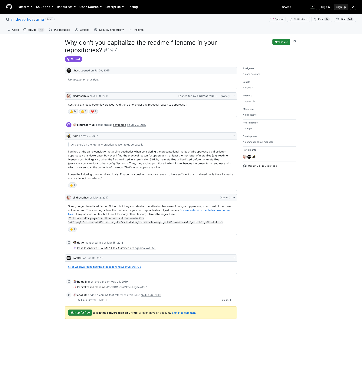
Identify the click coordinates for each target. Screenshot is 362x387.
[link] (84, 125)
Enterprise (113, 7)
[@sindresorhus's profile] (69, 96)
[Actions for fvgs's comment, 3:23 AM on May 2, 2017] (233, 136)
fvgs (75, 135)
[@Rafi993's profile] (69, 258)
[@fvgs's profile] (69, 136)
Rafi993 (77, 258)
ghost (76, 70)
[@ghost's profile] (69, 70)
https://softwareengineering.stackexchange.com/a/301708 (104, 266)
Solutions (43, 7)
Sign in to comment (184, 312)
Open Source (89, 7)
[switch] (73, 111)
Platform (23, 7)
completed (119, 124)
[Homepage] (9, 7)
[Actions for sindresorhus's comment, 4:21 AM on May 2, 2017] (233, 197)
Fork (323, 19)
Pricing (132, 7)
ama (40, 19)
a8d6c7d (226, 300)
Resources (65, 7)
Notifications (300, 19)
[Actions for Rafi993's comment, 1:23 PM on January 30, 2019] (233, 258)
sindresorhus (22, 19)
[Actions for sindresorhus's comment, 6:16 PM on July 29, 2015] (233, 96)
